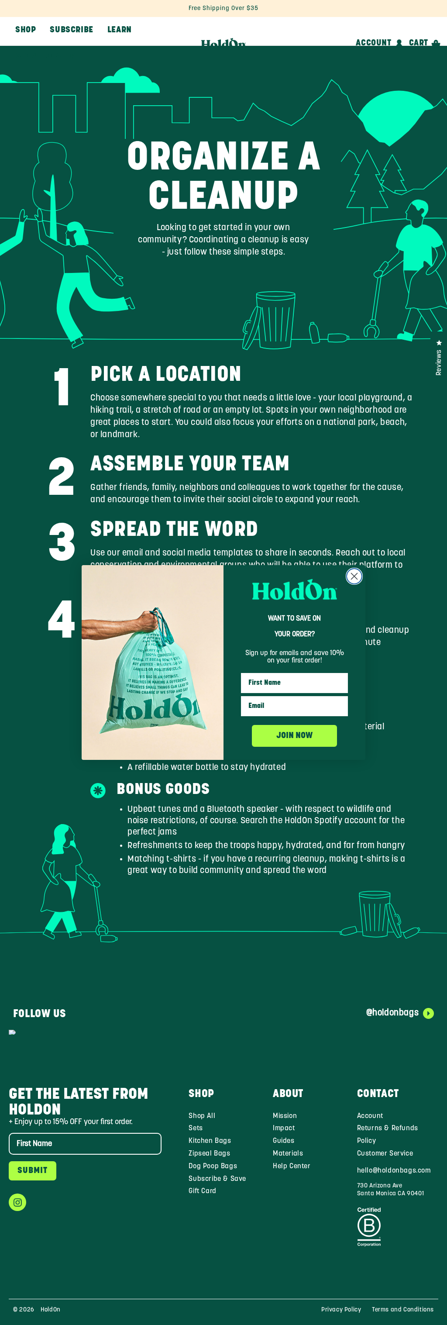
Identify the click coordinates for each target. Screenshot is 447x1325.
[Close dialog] (354, 576)
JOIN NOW (294, 736)
